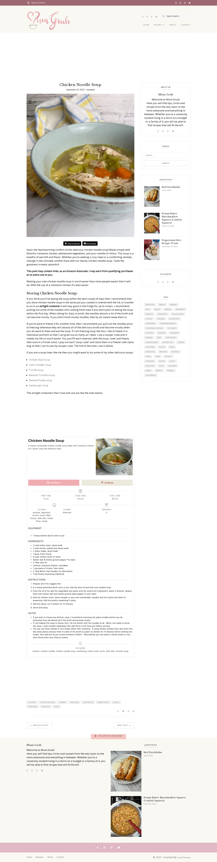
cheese (149, 319)
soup (56, 707)
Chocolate (174, 319)
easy (159, 338)
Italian (181, 342)
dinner (62, 702)
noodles (46, 707)
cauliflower (177, 314)
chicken (32, 702)
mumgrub (91, 89)
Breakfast (180, 309)
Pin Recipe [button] (108, 483)
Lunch (116, 702)
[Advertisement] (108, 54)
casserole (162, 314)
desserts (174, 333)
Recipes (158, 25)
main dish (150, 352)
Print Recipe (91, 243)
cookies (149, 333)
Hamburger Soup (38, 385)
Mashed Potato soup (40, 380)
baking (162, 305)
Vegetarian (151, 375)
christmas (150, 323)
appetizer (150, 305)
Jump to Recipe (73, 243)
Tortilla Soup (36, 370)
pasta (148, 356)
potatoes (150, 361)
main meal (32, 707)
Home (146, 25)
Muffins (175, 352)
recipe (162, 361)
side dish (150, 366)
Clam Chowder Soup (40, 364)
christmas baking (168, 323)
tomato (170, 371)
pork (158, 356)
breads (168, 309)
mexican (163, 352)
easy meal (74, 702)
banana (173, 305)
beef (148, 309)
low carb (150, 347)
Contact (185, 25)
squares (172, 366)
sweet (148, 371)
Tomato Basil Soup (39, 359)
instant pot (168, 342)
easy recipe (88, 702)
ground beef (152, 342)
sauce (172, 361)
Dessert (161, 333)
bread (157, 309)
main (172, 347)
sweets (159, 371)
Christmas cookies (154, 328)
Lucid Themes (183, 857)
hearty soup (103, 702)
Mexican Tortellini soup (42, 375)
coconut (172, 328)
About (172, 25)
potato (168, 356)
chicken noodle (47, 702)
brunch (149, 314)
